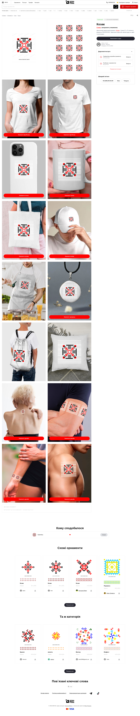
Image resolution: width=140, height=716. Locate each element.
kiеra (72, 10)
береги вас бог (14, 10)
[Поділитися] (135, 15)
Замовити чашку (69, 195)
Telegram (126, 80)
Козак (19, 15)
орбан (83, 10)
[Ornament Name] (70, 2)
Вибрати (128, 57)
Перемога (107, 586)
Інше (15, 15)
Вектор (78, 652)
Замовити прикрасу (69, 317)
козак (71, 686)
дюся (45, 10)
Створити (127, 6)
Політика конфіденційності (59, 693)
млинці (60, 10)
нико (40, 10)
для (95, 10)
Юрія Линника (87, 705)
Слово (99, 27)
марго (77, 10)
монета (50, 652)
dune (66, 10)
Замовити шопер (24, 256)
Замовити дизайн (24, 438)
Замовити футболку (24, 134)
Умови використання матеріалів (77, 693)
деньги (112, 10)
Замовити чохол (24, 195)
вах (50, 10)
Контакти (37, 2)
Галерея (104, 534)
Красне (22, 652)
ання (101, 10)
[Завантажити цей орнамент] (35, 590)
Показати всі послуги (115, 69)
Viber (118, 80)
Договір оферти (45, 693)
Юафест (106, 652)
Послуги (24, 2)
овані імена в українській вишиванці (27, 10)
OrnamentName (68, 705)
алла (106, 10)
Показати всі (70, 605)
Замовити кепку (69, 256)
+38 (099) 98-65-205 (108, 80)
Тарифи (31, 2)
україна (89, 10)
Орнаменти (17, 2)
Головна (4, 15)
